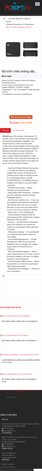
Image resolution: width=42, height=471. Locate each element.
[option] (22, 49)
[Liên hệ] (21, 117)
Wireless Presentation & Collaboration (20, 24)
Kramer (9, 21)
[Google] (21, 402)
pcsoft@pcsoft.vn (9, 431)
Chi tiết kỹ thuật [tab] (18, 130)
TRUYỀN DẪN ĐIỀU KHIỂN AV (19, 19)
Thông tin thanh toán (9, 453)
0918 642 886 (26, 123)
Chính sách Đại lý (8, 455)
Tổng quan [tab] (5, 130)
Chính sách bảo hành (9, 457)
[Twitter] (28, 402)
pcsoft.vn (11, 464)
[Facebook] (14, 402)
